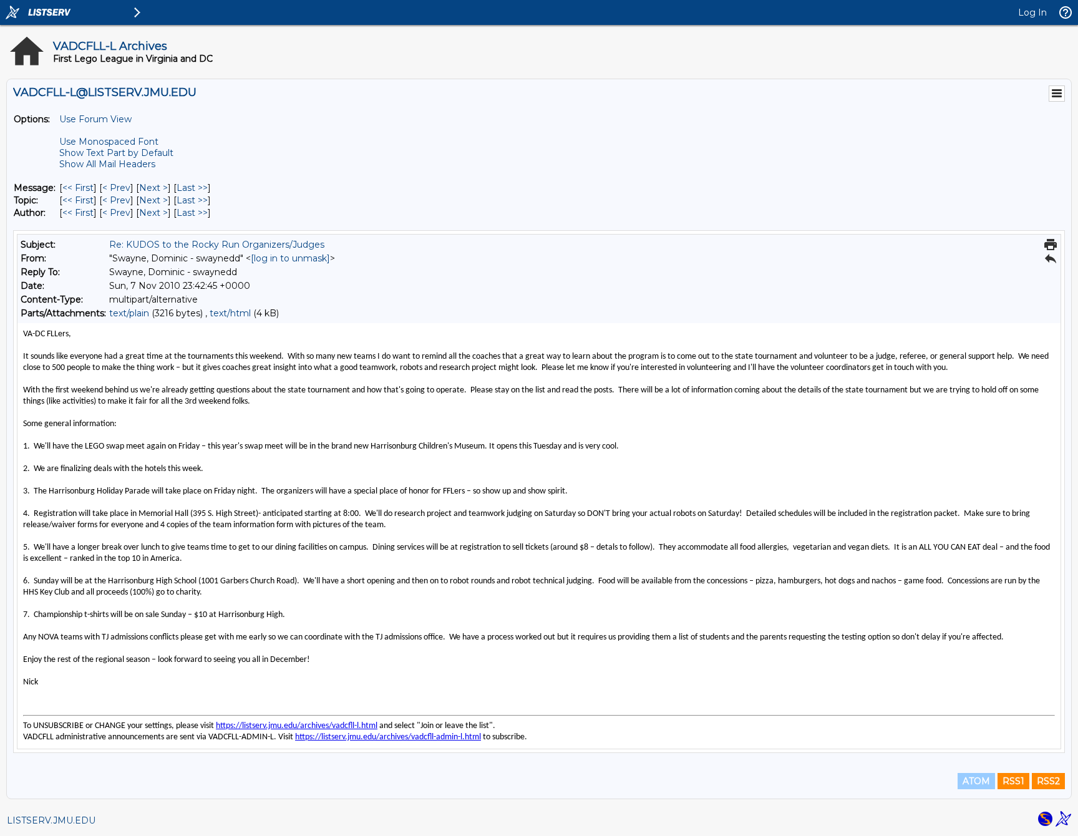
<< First (78, 187)
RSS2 (1048, 781)
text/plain (129, 313)
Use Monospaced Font (108, 141)
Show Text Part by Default (116, 152)
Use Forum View (95, 119)
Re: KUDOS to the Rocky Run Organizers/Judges (216, 244)
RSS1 (1013, 781)
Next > (153, 187)
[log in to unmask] (290, 258)
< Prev (116, 187)
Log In (1032, 12)
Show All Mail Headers (107, 164)
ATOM (976, 781)
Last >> (192, 187)
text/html (230, 313)
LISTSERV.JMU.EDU (51, 820)
